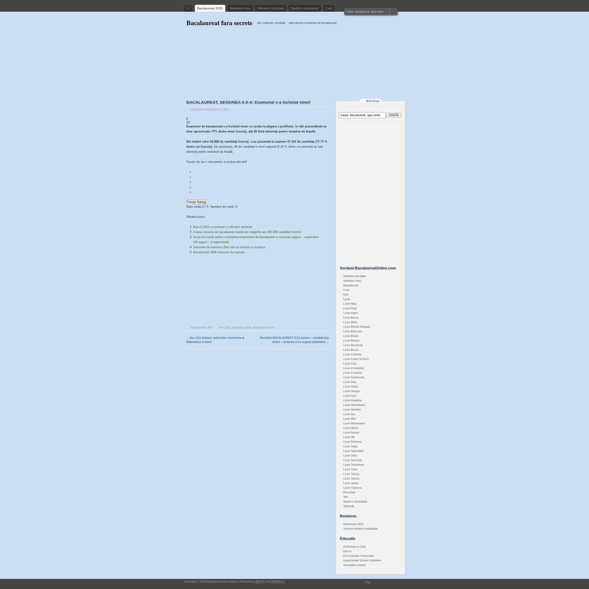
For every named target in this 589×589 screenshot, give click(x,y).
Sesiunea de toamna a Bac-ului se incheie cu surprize (229, 247)
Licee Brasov (351, 340)
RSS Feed (372, 101)
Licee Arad (350, 308)
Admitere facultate (270, 8)
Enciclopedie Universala (358, 555)
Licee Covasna (352, 372)
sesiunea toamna (263, 327)
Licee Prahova (352, 441)
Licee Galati (350, 386)
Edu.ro (347, 551)
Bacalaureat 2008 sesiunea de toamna (218, 252)
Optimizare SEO (353, 524)
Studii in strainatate (305, 8)
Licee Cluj (349, 363)
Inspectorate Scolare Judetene (362, 560)
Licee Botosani (352, 331)
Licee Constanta (353, 368)
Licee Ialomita (352, 409)
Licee (346, 299)
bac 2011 (225, 327)
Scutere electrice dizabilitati (360, 528)
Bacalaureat (198, 327)
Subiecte (348, 506)
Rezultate (349, 492)
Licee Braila (350, 336)
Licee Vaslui (350, 483)
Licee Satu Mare (353, 451)
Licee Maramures (354, 423)
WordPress (278, 581)
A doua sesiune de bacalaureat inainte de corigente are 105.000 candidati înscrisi (247, 232)
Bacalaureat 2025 (210, 8)
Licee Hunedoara (354, 405)
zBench (260, 581)
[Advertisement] (294, 59)
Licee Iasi (349, 414)
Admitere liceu (240, 8)
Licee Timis (350, 469)
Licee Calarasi (352, 354)
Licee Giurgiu (351, 391)
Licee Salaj (350, 446)
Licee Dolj (349, 382)
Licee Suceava (352, 460)
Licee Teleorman (353, 464)
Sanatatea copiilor (354, 565)
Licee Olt (348, 437)
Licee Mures (351, 428)
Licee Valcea (351, 478)
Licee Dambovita (353, 377)
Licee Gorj (349, 395)
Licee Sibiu (350, 455)
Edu (345, 294)
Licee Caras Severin (356, 359)
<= (188, 8)
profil (248, 327)
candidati (238, 327)
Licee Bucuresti (353, 345)
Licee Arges (350, 313)
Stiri (210, 327)
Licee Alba (349, 303)
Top (368, 582)
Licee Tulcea (351, 474)
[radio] (257, 172)
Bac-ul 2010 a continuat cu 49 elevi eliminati (222, 227)
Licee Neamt (351, 432)
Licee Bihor (350, 322)
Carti (329, 8)
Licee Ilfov (349, 418)
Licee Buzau (351, 349)
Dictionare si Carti (354, 546)
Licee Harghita (352, 400)
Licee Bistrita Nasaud (356, 326)
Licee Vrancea (352, 487)
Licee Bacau (351, 317)
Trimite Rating (196, 202)
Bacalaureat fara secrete (219, 22)
